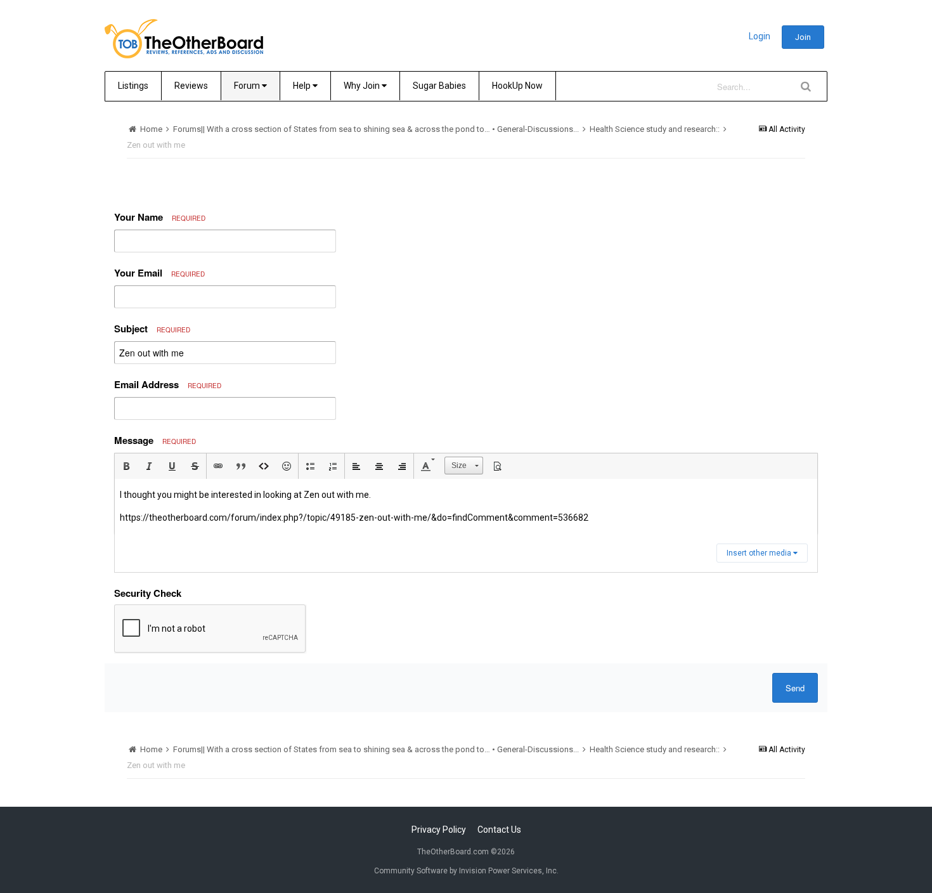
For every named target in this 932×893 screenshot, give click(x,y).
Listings (133, 86)
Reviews (191, 86)
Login (759, 36)
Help (303, 86)
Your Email (159, 273)
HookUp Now (517, 86)
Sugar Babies (439, 86)
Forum (248, 86)
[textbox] (466, 506)
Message (155, 440)
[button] (126, 466)
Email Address (167, 384)
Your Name (159, 217)
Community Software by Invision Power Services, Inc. (466, 870)
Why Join (363, 86)
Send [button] (795, 688)
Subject (152, 329)
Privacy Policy (438, 830)
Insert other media (760, 553)
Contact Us (499, 830)
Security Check (147, 593)
